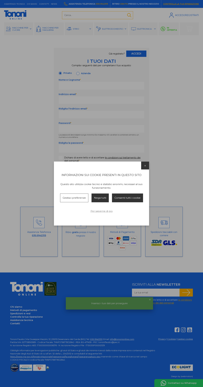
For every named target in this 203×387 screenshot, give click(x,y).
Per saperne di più (102, 210)
